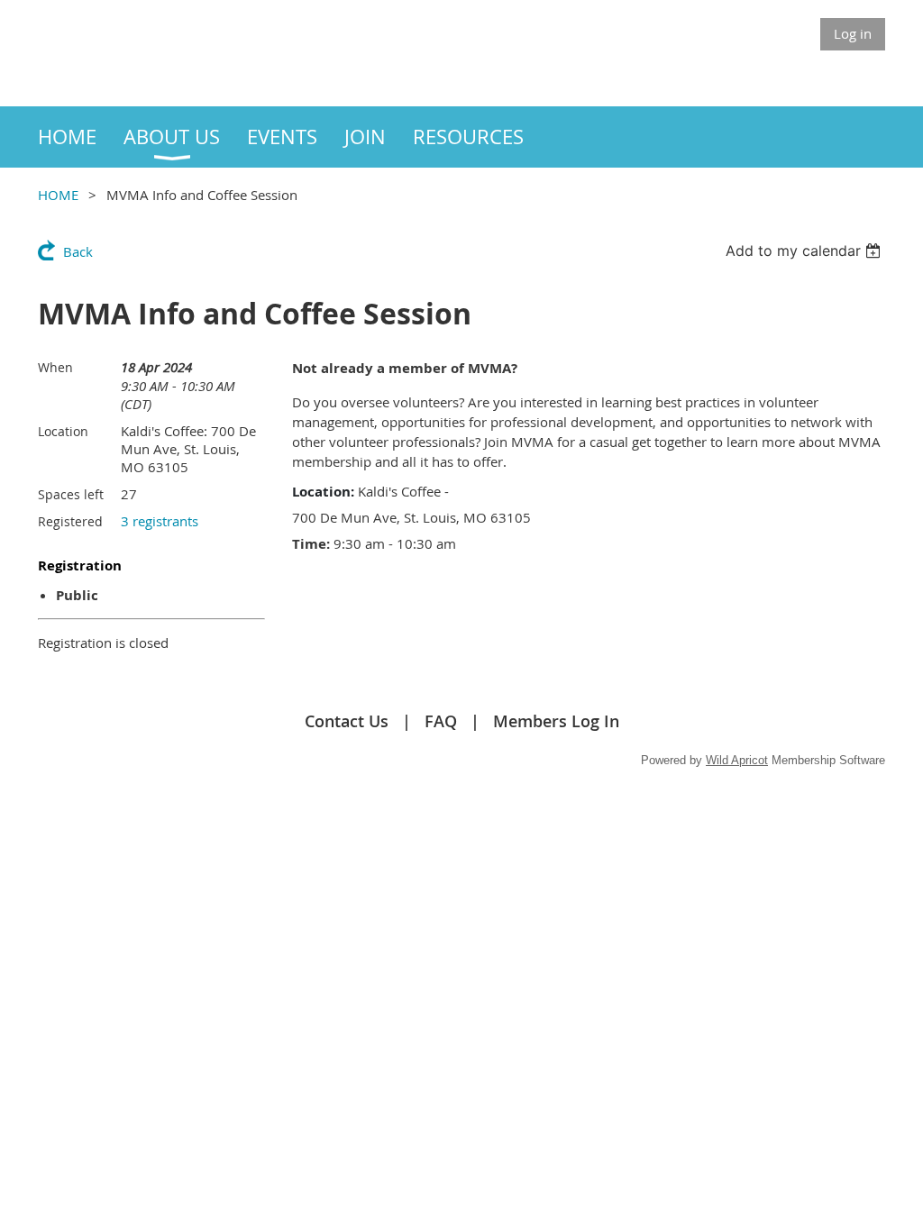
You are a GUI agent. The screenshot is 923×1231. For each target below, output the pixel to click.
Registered (70, 521)
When (55, 367)
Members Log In (556, 721)
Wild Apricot (737, 760)
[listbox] (805, 250)
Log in (853, 33)
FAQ (441, 721)
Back (78, 251)
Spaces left (71, 494)
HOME (58, 195)
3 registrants (159, 521)
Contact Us (346, 721)
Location (63, 431)
